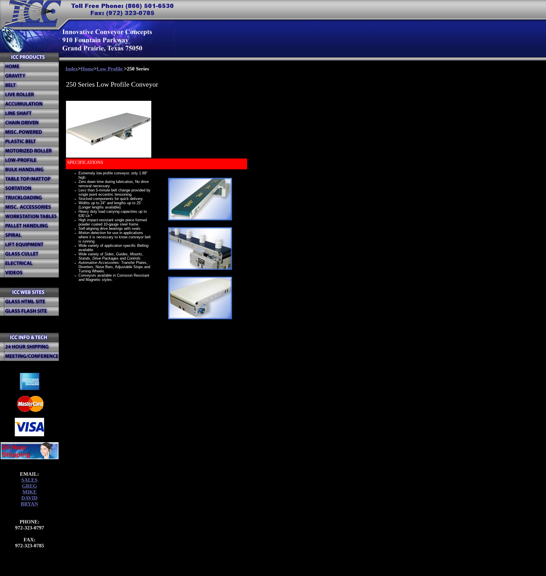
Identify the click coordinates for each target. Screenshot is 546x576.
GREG (29, 486)
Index (71, 69)
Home (87, 69)
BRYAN (29, 504)
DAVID (29, 498)
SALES (29, 480)
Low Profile (110, 69)
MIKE (29, 492)
